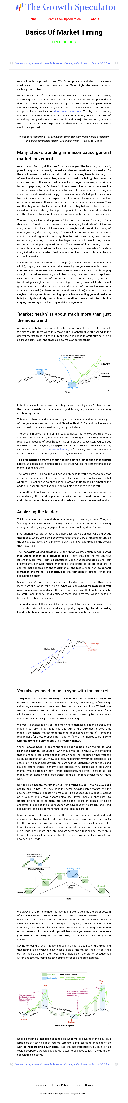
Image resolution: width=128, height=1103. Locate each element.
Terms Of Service (84, 1085)
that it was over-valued (67, 111)
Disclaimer (40, 1085)
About (95, 19)
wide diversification (56, 449)
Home (33, 19)
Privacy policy (60, 1085)
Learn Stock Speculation (64, 19)
